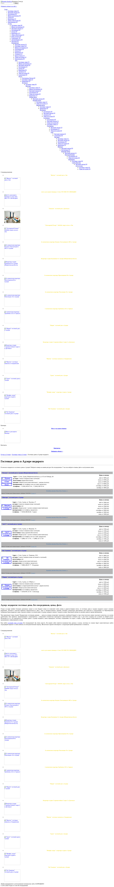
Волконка (43, 110)
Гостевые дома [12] (21, 46)
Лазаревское (15, 43)
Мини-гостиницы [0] (14, 16)
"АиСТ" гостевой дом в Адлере (12, 524)
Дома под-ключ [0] (35, 94)
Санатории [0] (15, 38)
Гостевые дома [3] (27, 79)
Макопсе (60, 147)
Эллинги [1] (18, 54)
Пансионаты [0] (12, 22)
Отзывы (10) (33, 546)
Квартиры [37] (15, 33)
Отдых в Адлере (6, 454)
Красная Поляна (70, 154)
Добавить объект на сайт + (9, 6)
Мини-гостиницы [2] (21, 47)
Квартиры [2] (26, 81)
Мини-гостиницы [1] (25, 63)
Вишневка (71, 159)
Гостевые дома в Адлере (19, 454)
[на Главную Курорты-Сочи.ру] (6, 1)
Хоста (20, 76)
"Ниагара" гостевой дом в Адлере (13, 497)
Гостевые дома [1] (41, 102)
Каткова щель (37, 100)
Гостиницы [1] (23, 67)
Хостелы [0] (15, 41)
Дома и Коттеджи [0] (14, 20)
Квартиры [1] (33, 95)
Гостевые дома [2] (13, 11)
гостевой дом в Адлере (15, 623)
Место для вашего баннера (58, 428)
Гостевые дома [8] (16, 25)
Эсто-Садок (79, 166)
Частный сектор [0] (14, 12)
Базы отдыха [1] (20, 55)
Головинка (50, 126)
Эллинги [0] (47, 115)
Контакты (57, 448)
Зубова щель (33, 97)
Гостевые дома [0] (31, 84)
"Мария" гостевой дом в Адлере (12, 577)
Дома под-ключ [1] (42, 103)
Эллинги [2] (22, 71)
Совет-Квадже (76, 162)
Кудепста (25, 83)
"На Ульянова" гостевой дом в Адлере (14, 550)
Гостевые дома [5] (24, 62)
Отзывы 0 (33, 520)
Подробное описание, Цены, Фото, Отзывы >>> (57, 490)
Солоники (46, 118)
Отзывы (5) (33, 493)
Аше (52, 132)
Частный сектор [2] (21, 44)
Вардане (28, 86)
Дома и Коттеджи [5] (17, 35)
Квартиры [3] (12, 19)
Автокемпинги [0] (17, 39)
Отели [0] (11, 17)
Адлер (10, 23)
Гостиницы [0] (12, 14)
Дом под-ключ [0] (24, 73)
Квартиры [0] (23, 70)
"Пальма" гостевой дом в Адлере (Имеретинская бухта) (19, 473)
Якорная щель (40, 105)
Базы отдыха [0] (16, 36)
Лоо (16, 60)
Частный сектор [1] (53, 121)
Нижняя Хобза (65, 151)
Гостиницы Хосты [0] (28, 78)
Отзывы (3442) (34, 599)
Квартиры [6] (19, 52)
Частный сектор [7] (17, 28)
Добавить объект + (57, 451)
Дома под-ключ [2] (20, 57)
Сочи (5, 9)
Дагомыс (57, 137)
